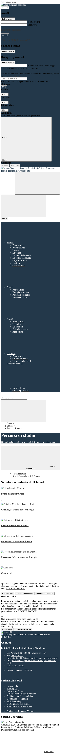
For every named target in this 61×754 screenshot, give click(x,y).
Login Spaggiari (15, 76)
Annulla (5, 166)
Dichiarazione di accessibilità (20, 696)
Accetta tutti (44, 594)
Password (32, 25)
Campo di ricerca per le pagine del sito (18, 395)
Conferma (15, 166)
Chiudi (4, 95)
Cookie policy (13, 686)
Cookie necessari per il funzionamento (18, 619)
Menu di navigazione (40, 468)
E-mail (31, 65)
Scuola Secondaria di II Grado (26, 476)
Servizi (10, 426)
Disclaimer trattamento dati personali (17, 730)
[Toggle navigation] (23, 206)
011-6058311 (17, 655)
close (4, 218)
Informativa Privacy (16, 691)
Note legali (12, 688)
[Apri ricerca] (37, 183)
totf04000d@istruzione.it (35, 658)
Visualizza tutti (19, 474)
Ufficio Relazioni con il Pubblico (21, 693)
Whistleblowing (14, 701)
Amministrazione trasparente (19, 706)
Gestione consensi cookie (18, 704)
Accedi (5, 8)
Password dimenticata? (11, 30)
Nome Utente (34, 22)
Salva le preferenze (23, 629)
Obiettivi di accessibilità (17, 699)
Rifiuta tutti (24, 594)
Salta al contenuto (9, 2)
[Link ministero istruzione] (13, 5)
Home (9, 423)
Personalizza (7, 594)
